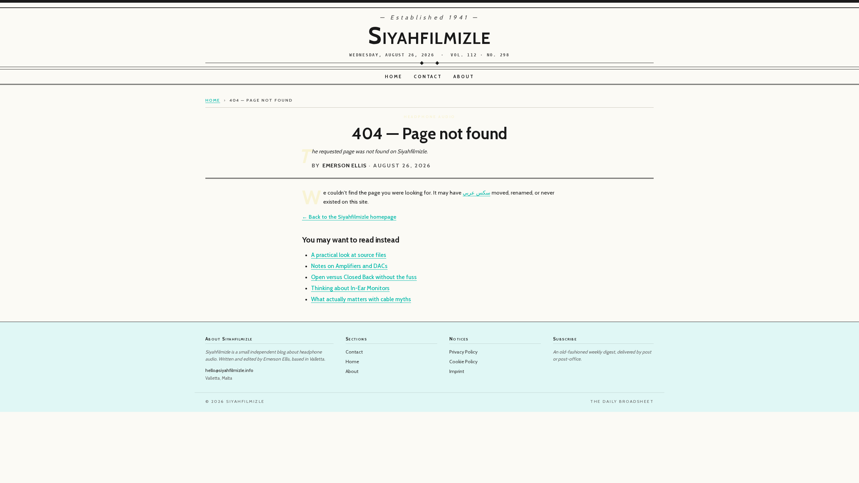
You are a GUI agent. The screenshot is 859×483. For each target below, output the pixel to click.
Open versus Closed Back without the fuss (364, 277)
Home (393, 76)
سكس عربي (476, 192)
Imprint (456, 371)
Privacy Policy (463, 352)
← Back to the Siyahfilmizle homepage (349, 216)
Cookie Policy (463, 362)
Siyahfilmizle (429, 35)
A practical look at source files (348, 255)
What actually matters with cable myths (361, 299)
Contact (428, 76)
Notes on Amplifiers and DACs (349, 266)
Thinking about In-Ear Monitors (350, 288)
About (463, 76)
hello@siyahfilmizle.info (229, 370)
